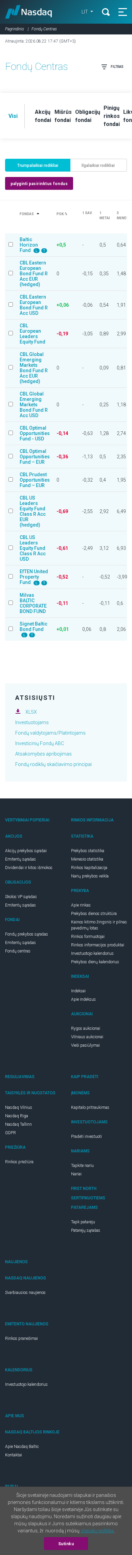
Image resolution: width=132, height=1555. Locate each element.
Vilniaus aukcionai (87, 1037)
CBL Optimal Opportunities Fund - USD (35, 433)
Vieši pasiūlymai (85, 1045)
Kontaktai (13, 1455)
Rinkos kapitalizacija (89, 867)
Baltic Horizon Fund (29, 245)
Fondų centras (17, 951)
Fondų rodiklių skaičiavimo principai (53, 764)
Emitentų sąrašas (20, 859)
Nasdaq (28, 12)
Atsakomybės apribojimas (43, 754)
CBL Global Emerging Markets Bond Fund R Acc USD (34, 404)
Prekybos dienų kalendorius (95, 962)
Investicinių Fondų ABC (39, 743)
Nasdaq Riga (16, 1116)
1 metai (105, 215)
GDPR (10, 1132)
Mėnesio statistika (87, 859)
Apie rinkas (81, 905)
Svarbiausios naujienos (25, 1292)
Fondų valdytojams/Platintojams (50, 733)
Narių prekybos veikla (90, 876)
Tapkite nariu (82, 1165)
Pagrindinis (14, 29)
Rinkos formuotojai (88, 936)
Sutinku (66, 1543)
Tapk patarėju (83, 1222)
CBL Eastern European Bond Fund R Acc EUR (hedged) (34, 273)
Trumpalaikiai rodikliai (37, 165)
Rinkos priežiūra (19, 1161)
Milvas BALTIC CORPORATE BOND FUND (33, 603)
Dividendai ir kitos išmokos (28, 867)
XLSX (31, 712)
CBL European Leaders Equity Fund (32, 334)
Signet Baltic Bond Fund (33, 626)
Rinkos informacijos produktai (97, 945)
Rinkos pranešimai (21, 1338)
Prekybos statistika (87, 850)
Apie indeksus (83, 999)
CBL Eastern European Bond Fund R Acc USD (34, 305)
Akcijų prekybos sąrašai (26, 850)
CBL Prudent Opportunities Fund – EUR (35, 480)
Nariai (76, 1174)
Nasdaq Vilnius (18, 1107)
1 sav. (87, 213)
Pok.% (62, 214)
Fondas (27, 214)
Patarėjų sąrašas (85, 1230)
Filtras (117, 67)
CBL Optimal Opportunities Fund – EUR (35, 457)
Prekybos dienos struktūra (94, 913)
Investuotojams (32, 722)
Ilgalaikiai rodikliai (98, 165)
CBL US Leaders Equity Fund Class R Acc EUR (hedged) (33, 511)
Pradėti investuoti (86, 1136)
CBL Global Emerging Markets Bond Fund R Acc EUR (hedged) (34, 368)
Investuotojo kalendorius (92, 953)
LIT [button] (85, 12)
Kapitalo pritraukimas (90, 1107)
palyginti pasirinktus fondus (39, 183)
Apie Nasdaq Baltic (22, 1446)
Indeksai (78, 991)
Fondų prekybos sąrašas (26, 934)
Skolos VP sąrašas (21, 896)
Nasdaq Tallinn (18, 1124)
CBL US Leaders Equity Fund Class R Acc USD (33, 548)
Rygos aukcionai (85, 1028)
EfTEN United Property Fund (34, 577)
